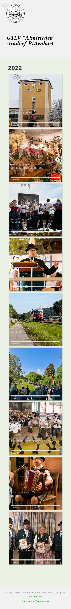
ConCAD (37, 596)
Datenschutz (42, 601)
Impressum (28, 601)
